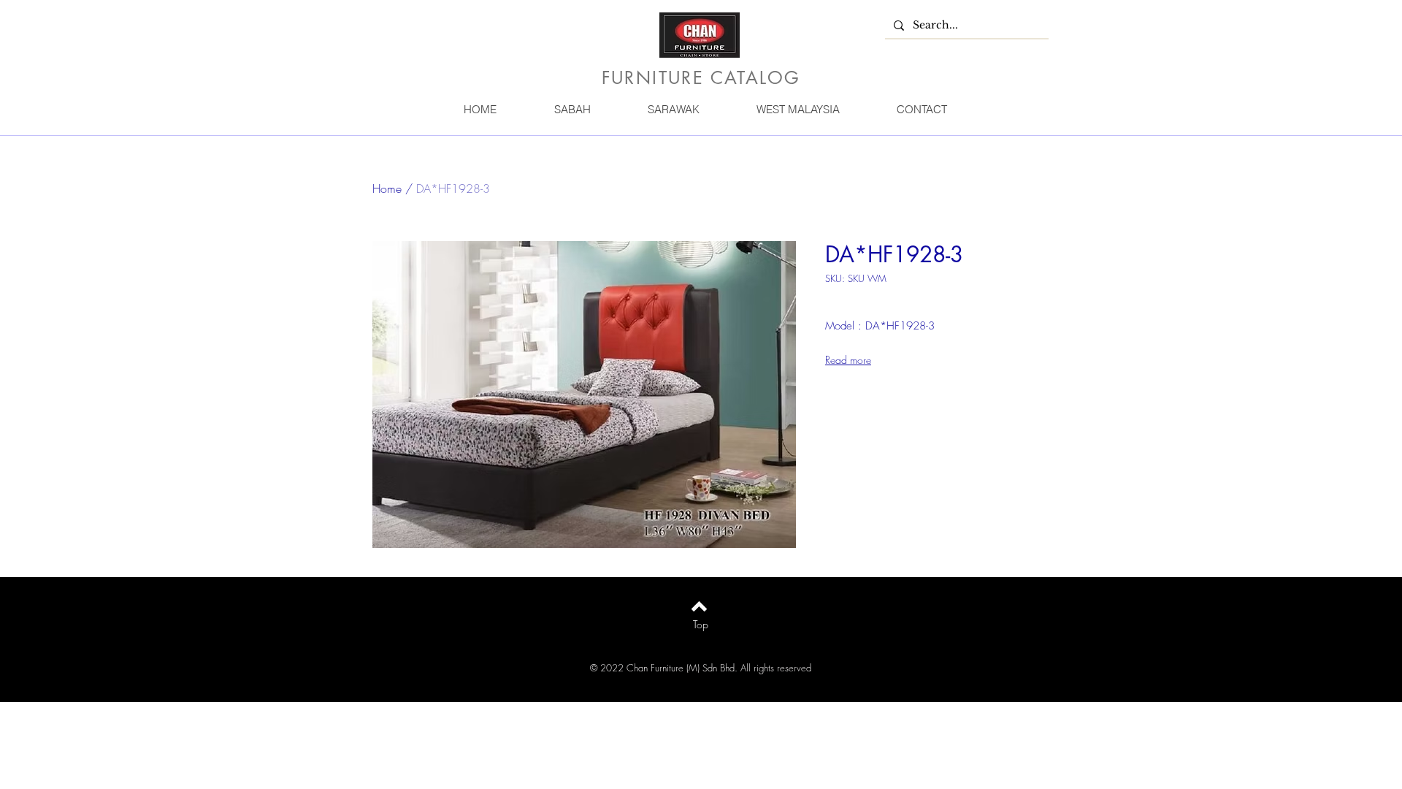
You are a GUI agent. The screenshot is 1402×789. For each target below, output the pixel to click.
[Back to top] (699, 606)
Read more (848, 360)
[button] (571, 109)
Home (387, 188)
